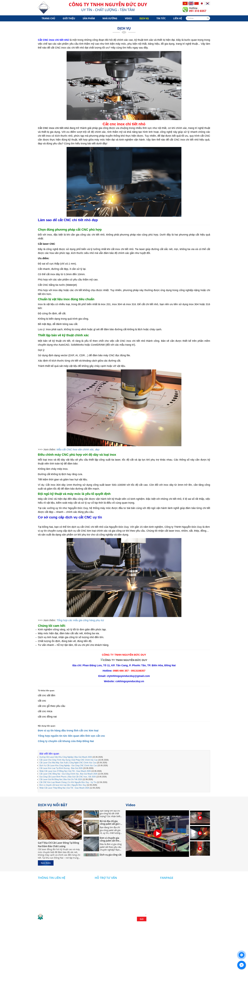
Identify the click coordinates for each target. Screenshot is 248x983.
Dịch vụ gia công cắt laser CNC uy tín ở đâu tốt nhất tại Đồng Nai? (110, 842)
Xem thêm (46, 862)
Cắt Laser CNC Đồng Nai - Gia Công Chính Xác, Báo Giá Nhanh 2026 (68, 774)
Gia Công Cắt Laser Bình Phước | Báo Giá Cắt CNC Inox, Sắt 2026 (67, 777)
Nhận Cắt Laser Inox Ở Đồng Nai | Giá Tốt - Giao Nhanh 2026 (65, 771)
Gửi (142, 919)
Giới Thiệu (69, 18)
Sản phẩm (89, 18)
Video (128, 18)
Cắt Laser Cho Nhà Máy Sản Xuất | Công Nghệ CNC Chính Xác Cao (67, 763)
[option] (200, 818)
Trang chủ (48, 18)
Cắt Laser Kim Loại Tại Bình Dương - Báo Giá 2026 (61, 768)
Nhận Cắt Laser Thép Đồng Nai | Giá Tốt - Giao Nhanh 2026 (64, 788)
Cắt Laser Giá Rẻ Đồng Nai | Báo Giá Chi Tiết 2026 (60, 779)
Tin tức (161, 18)
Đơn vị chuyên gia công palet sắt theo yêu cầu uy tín (110, 825)
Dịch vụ (144, 18)
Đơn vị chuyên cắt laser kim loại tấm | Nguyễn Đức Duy (62, 785)
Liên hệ (177, 18)
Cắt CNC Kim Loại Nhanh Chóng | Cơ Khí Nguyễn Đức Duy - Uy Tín (67, 782)
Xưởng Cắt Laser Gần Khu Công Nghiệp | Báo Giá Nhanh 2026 (65, 757)
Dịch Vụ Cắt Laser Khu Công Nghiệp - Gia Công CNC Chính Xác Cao (68, 765)
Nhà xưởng (109, 18)
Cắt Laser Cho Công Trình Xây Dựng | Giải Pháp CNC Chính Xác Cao (68, 760)
